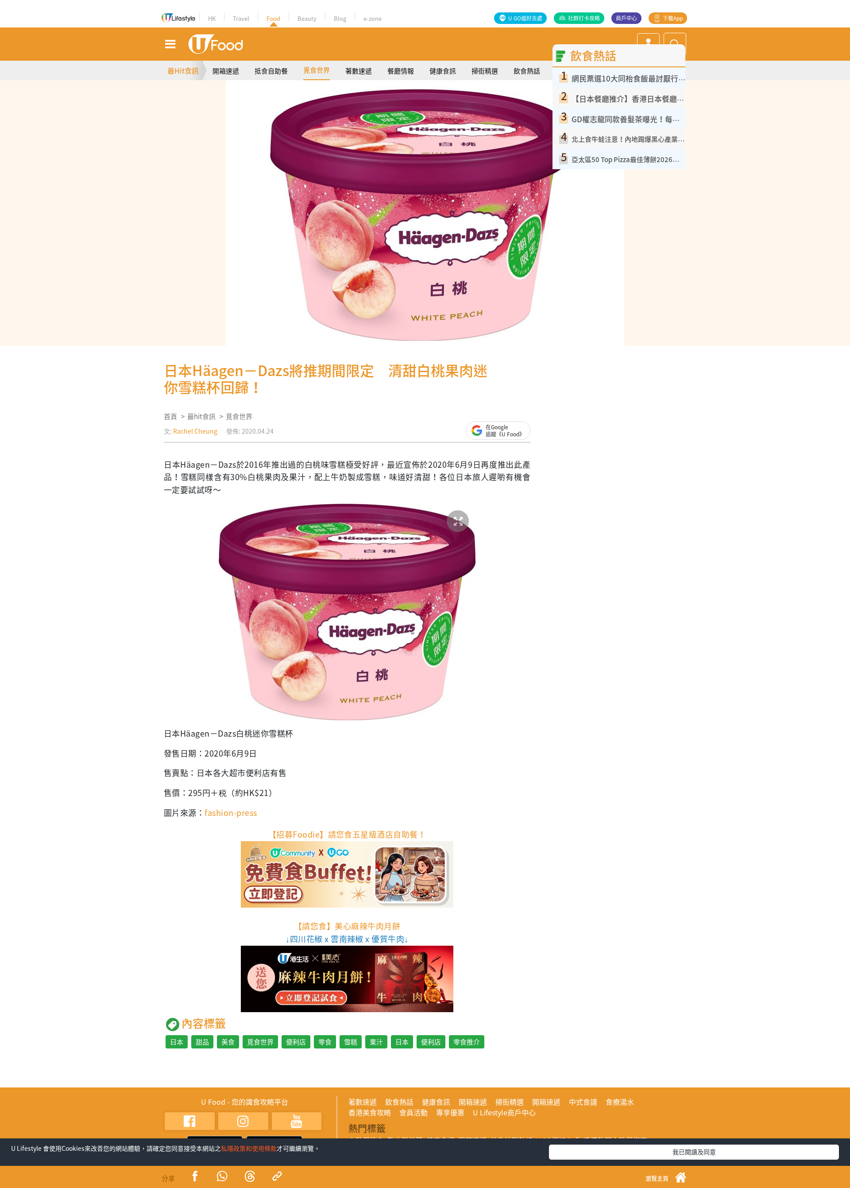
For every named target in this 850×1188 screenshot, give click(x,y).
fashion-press (231, 813)
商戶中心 (626, 18)
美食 (228, 1042)
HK (212, 18)
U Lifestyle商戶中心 (504, 1112)
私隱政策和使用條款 (249, 1148)
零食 (325, 1042)
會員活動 (413, 1112)
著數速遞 (358, 71)
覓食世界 (316, 70)
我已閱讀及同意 (694, 1151)
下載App (673, 18)
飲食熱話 (527, 71)
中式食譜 (583, 1101)
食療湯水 (620, 1101)
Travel (241, 18)
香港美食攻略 (369, 1112)
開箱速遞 (225, 71)
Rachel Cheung (195, 431)
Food (273, 18)
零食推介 (466, 1042)
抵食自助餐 (271, 71)
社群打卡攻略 (584, 18)
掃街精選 (484, 71)
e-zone (372, 18)
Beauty (307, 18)
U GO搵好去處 (525, 18)
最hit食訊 (201, 416)
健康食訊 (442, 71)
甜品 (202, 1042)
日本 (176, 1042)
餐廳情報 (400, 71)
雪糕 (350, 1042)
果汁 (376, 1042)
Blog (340, 18)
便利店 (296, 1042)
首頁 (170, 416)
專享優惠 (450, 1112)
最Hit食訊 (183, 70)
